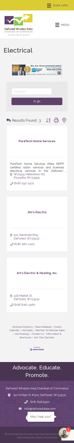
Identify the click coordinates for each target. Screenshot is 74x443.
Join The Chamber (44, 337)
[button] (8, 120)
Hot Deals (27, 330)
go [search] (38, 101)
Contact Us (38, 333)
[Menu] (57, 5)
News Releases (43, 326)
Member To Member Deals (50, 330)
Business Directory (23, 326)
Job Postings (22, 333)
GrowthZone (50, 437)
